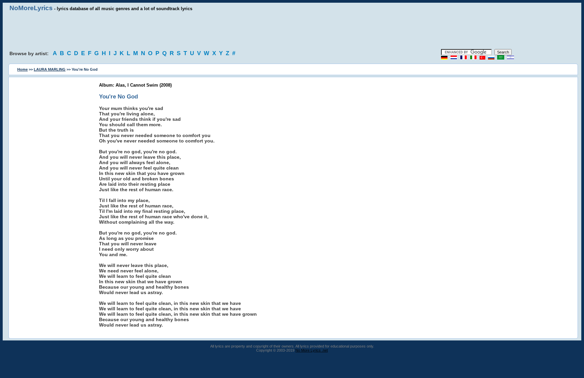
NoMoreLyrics (31, 8)
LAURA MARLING (50, 69)
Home (22, 69)
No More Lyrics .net (311, 350)
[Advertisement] (292, 30)
